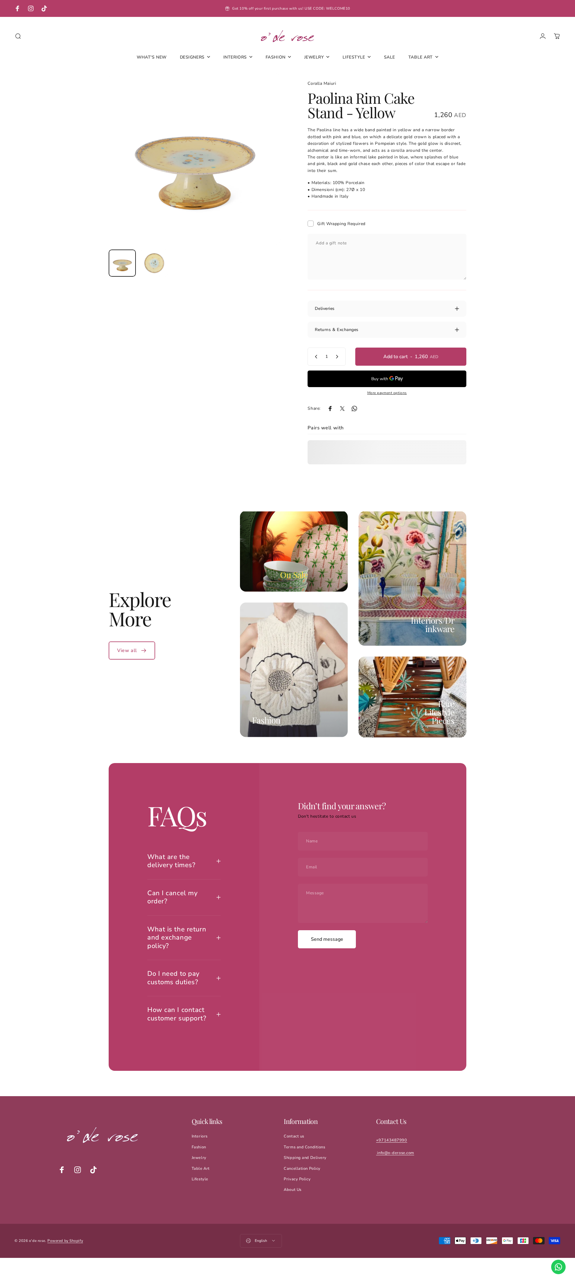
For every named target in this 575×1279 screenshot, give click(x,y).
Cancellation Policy (302, 1168)
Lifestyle (200, 1179)
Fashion (266, 720)
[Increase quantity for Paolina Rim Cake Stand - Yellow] (338, 356)
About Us (292, 1189)
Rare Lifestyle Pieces (439, 712)
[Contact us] (558, 1267)
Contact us (294, 1136)
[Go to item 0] (122, 263)
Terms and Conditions (304, 1147)
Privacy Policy (297, 1179)
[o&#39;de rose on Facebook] (61, 1169)
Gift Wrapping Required (341, 224)
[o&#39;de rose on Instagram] (77, 1169)
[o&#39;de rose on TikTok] (93, 1169)
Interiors (200, 1136)
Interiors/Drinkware (432, 624)
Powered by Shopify (65, 1240)
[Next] (264, 173)
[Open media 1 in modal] (194, 159)
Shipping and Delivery (305, 1157)
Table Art (201, 1168)
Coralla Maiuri (322, 83)
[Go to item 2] (154, 263)
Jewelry (199, 1157)
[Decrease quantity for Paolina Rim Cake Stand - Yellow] (315, 356)
